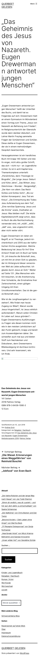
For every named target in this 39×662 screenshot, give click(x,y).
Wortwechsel (7, 586)
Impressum (6, 633)
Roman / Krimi (7, 579)
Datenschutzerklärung (11, 636)
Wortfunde (6, 583)
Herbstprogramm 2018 (10, 438)
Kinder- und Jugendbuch (12, 573)
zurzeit (4, 590)
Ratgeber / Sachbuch (22, 430)
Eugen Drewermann (20, 436)
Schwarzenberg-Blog (11, 616)
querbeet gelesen (13, 648)
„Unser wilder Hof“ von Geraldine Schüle (18, 540)
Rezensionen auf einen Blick (13, 626)
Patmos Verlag (25, 438)
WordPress (24, 653)
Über (4, 629)
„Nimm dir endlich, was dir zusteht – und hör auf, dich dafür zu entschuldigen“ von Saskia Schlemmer (19, 505)
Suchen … (6, 545)
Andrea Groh (9, 427)
